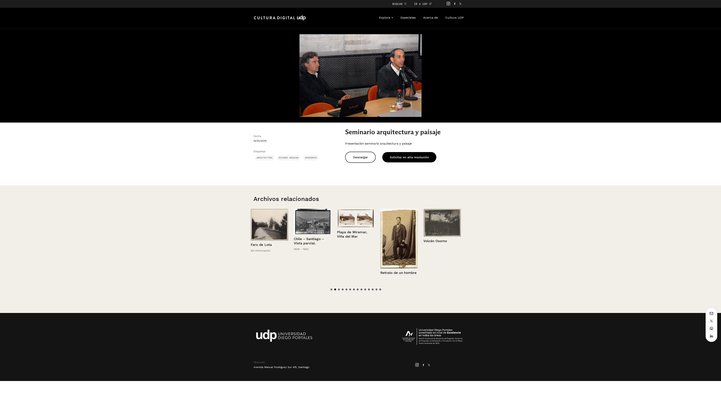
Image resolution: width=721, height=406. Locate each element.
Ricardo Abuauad (289, 157)
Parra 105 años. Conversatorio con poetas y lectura (438, 242)
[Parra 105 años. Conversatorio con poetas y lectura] (442, 221)
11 (369, 289)
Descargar (360, 157)
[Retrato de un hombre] (356, 239)
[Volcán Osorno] (399, 223)
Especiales (408, 17)
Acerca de (430, 17)
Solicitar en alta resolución (409, 157)
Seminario (311, 157)
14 (380, 289)
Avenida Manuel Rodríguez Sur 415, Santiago (281, 367)
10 (365, 289)
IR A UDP (421, 3)
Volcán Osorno (392, 241)
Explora (385, 17)
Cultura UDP (454, 17)
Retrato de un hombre (355, 273)
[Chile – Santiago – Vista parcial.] (269, 222)
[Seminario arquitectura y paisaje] (360, 75)
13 (376, 289)
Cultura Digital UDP (279, 20)
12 (373, 289)
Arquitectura (264, 157)
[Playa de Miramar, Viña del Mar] (312, 218)
